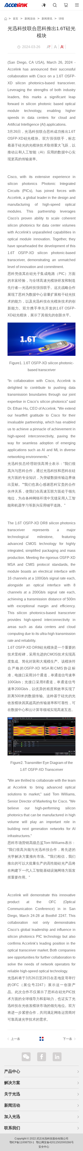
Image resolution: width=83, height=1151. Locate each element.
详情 (61, 18)
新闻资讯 (47, 18)
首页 (15, 18)
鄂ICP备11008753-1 (22, 1142)
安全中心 (44, 1146)
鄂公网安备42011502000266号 (55, 1142)
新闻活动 (30, 18)
